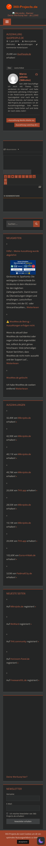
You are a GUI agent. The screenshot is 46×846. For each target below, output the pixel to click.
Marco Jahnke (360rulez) (25, 77)
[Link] (34, 176)
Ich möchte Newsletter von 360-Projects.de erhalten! (21, 814)
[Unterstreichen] (12, 176)
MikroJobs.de (24, 436)
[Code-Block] (30, 176)
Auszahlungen (26, 44)
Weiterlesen (33, 307)
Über (9, 68)
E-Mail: (9, 804)
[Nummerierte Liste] (19, 176)
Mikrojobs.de (24, 417)
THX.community (18, 641)
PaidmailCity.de (24, 573)
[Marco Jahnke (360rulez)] (13, 83)
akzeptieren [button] (23, 842)
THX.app (22, 490)
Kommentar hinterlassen (17, 47)
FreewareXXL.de (18, 680)
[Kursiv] (9, 176)
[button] (41, 841)
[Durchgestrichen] (16, 176)
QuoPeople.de (24, 54)
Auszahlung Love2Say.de (26, 125)
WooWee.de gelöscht (16, 377)
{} (5, 180)
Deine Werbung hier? (16, 776)
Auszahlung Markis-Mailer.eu (21, 120)
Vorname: (10, 794)
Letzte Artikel (19, 68)
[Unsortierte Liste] (23, 176)
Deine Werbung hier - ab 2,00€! (23, 15)
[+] (5, 183)
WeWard (14, 623)
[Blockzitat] (26, 176)
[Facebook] (36, 74)
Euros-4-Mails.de (27, 555)
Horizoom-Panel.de (20, 658)
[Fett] (5, 176)
